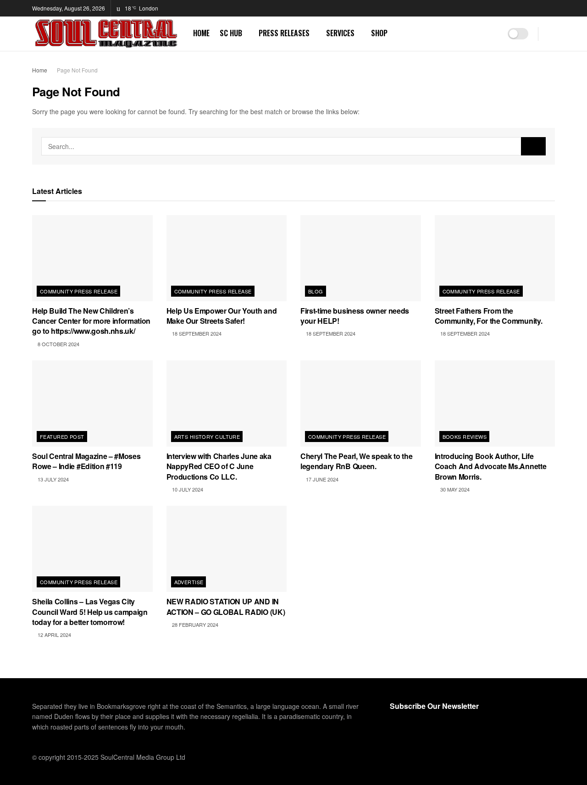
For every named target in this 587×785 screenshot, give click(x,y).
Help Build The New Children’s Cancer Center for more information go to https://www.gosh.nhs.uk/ (91, 321)
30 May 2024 (454, 489)
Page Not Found (77, 70)
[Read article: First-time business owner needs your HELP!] (360, 258)
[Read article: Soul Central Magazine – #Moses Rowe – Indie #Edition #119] (92, 403)
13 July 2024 (52, 479)
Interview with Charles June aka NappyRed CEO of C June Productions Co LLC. (218, 466)
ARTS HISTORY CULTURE (207, 436)
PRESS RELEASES (284, 33)
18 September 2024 (196, 333)
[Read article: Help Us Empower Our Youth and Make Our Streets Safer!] (226, 258)
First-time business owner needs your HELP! (354, 315)
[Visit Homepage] (106, 34)
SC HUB (231, 33)
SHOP (379, 33)
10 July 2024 (187, 489)
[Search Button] (551, 34)
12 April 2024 (53, 634)
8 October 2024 (57, 344)
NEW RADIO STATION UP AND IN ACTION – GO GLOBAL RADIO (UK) (225, 606)
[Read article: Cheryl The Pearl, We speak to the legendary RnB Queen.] (360, 403)
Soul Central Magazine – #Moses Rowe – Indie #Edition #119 (86, 461)
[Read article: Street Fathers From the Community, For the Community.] (495, 258)
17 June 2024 (321, 479)
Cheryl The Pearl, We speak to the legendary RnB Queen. (356, 461)
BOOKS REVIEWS (465, 436)
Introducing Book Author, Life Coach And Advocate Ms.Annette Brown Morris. (491, 466)
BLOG (315, 291)
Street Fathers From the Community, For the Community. (489, 315)
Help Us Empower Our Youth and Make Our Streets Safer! (221, 315)
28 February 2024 (194, 624)
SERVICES (340, 33)
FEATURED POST (62, 436)
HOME (201, 33)
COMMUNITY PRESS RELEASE (78, 291)
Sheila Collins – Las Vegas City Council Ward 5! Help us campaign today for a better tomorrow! (90, 611)
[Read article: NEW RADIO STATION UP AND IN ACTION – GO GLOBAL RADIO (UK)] (226, 549)
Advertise (189, 582)
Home (39, 70)
